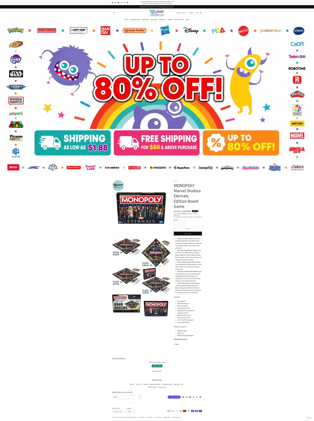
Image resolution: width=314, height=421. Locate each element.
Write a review (157, 366)
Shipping (183, 213)
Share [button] (177, 344)
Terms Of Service (152, 387)
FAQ (182, 384)
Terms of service (158, 417)
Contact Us (139, 384)
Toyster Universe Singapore (122, 417)
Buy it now (188, 233)
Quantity (176, 219)
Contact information (176, 417)
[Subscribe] (139, 397)
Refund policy (142, 417)
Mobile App (177, 384)
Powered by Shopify (132, 417)
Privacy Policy (162, 387)
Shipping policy (167, 417)
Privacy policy (150, 417)
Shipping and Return (155, 384)
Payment (145, 384)
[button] (114, 13)
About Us (131, 384)
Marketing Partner (167, 384)
